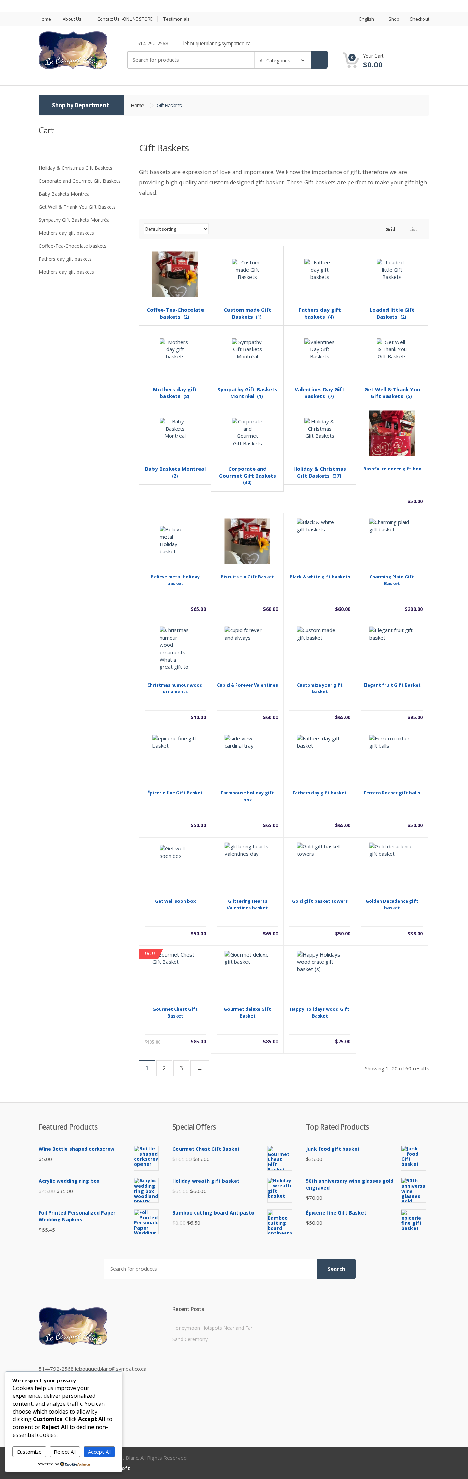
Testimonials (176, 19)
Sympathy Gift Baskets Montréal (75, 220)
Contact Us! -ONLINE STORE (125, 19)
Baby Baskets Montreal (65, 193)
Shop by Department (80, 105)
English (366, 19)
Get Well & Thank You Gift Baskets (77, 207)
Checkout (419, 19)
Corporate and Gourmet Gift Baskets (80, 180)
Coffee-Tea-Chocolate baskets (73, 246)
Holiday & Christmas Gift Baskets (75, 167)
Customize (29, 1451)
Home (45, 19)
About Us (72, 19)
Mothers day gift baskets (66, 233)
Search (336, 1268)
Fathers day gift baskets (65, 259)
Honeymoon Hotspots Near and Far (212, 1327)
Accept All (99, 1451)
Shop (394, 19)
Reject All (65, 1451)
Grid (389, 229)
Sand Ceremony (190, 1339)
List (412, 229)
